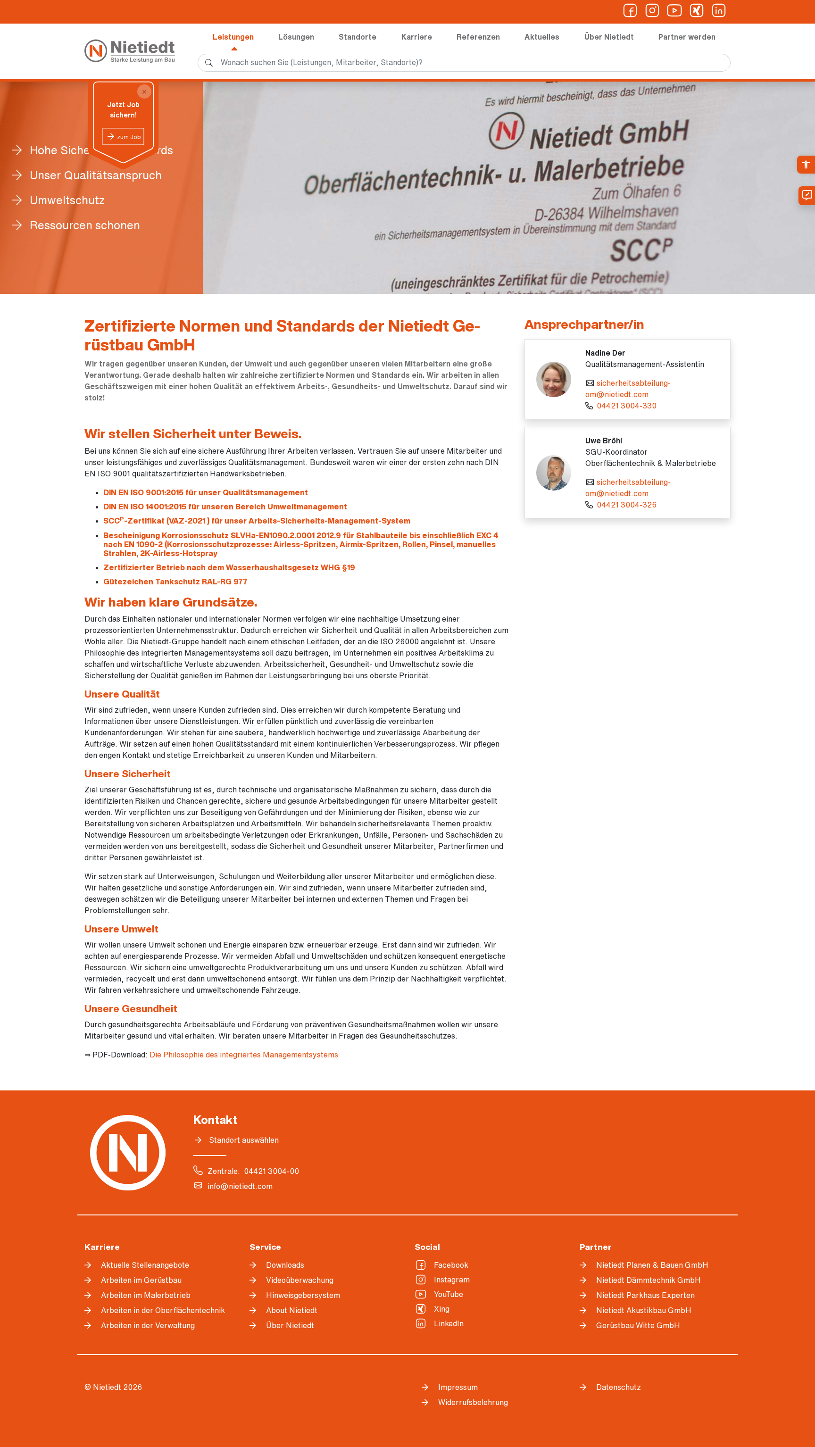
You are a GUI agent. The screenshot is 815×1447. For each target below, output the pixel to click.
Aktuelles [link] (541, 37)
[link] (806, 165)
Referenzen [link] (478, 37)
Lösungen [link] (296, 37)
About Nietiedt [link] (291, 1310)
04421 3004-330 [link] (627, 405)
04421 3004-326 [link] (627, 504)
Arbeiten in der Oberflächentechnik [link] (163, 1310)
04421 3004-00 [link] (271, 1171)
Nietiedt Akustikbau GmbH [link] (643, 1310)
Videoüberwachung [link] (299, 1280)
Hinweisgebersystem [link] (303, 1295)
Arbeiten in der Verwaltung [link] (148, 1325)
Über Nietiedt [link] (609, 37)
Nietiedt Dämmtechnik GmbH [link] (648, 1280)
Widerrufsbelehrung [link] (473, 1402)
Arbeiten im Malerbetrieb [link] (146, 1295)
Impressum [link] (458, 1387)
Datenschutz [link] (618, 1387)
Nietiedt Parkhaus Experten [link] (645, 1295)
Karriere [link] (416, 37)
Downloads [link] (285, 1265)
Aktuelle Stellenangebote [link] (145, 1265)
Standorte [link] (357, 37)
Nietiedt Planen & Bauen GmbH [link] (652, 1265)
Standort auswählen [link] (244, 1140)
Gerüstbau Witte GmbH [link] (638, 1325)
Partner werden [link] (686, 37)
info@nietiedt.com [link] (240, 1186)
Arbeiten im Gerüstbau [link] (141, 1280)
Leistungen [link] (233, 37)
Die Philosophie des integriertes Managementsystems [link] (244, 1054)
